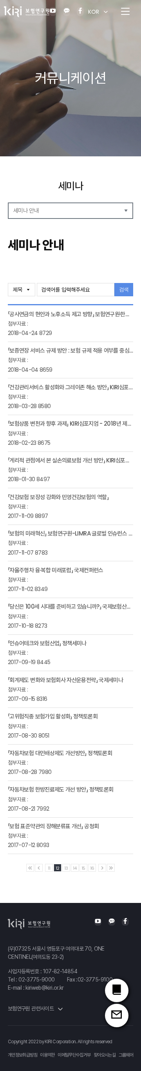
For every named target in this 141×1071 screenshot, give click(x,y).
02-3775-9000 (36, 979)
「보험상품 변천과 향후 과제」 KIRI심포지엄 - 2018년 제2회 (70, 423)
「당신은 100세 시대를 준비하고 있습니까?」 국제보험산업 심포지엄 (70, 606)
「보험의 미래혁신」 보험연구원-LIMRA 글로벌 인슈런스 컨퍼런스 (70, 533)
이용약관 (47, 1055)
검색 (123, 290)
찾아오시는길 (105, 1055)
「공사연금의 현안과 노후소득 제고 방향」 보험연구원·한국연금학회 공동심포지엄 (70, 314)
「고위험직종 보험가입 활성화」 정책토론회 (53, 716)
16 (92, 868)
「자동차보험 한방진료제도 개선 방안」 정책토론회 (60, 789)
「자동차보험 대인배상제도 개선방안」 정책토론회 (60, 753)
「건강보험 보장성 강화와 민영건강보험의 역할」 (58, 497)
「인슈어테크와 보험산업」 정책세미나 (47, 643)
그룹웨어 (126, 1055)
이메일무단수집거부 (74, 1055)
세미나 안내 (26, 210)
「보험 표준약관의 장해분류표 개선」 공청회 (53, 826)
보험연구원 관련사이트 (31, 1008)
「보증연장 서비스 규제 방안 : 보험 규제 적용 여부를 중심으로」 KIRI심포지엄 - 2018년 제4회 (70, 350)
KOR (93, 12)
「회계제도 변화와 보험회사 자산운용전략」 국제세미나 (65, 680)
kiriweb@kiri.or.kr (44, 988)
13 (66, 868)
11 (49, 868)
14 (75, 868)
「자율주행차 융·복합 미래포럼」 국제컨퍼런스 (55, 570)
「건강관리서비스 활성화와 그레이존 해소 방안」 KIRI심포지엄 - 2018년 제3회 (70, 387)
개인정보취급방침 (22, 1055)
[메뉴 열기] (125, 11)
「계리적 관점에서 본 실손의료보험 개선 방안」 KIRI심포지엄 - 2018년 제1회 (70, 460)
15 (83, 868)
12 (58, 868)
